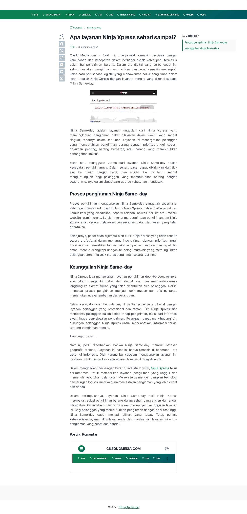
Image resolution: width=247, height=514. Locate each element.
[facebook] (62, 44)
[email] (62, 78)
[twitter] (62, 51)
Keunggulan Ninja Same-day (201, 48)
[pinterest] (62, 72)
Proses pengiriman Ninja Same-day (205, 42)
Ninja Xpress (160, 368)
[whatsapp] (62, 58)
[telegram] (62, 65)
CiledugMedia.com (129, 507)
